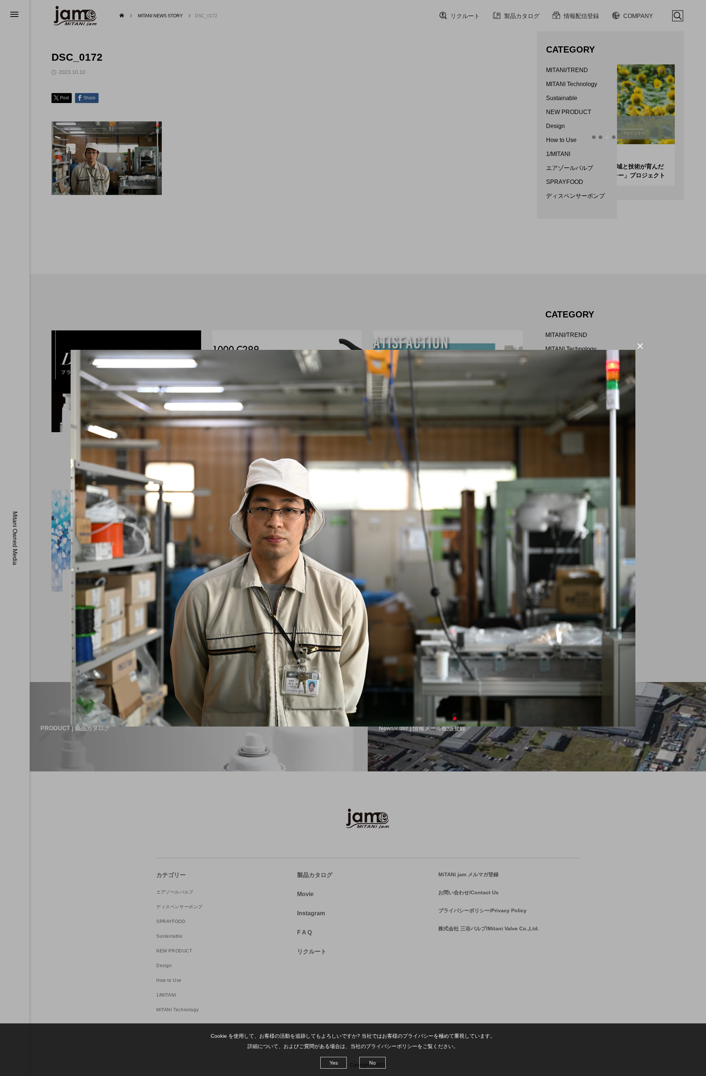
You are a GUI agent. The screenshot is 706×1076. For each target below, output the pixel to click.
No (372, 1063)
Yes (333, 1063)
